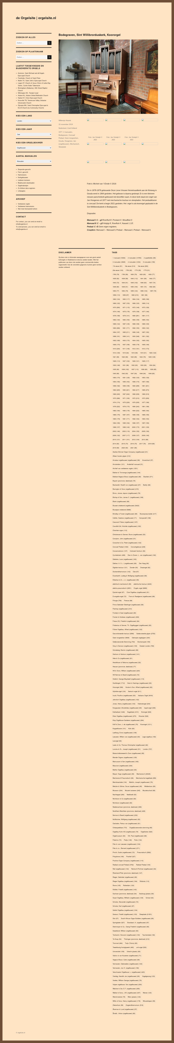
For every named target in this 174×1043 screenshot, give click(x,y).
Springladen (119, 922)
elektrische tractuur (143, 584)
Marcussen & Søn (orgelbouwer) (125, 761)
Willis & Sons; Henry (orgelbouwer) (126, 1001)
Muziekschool (149, 790)
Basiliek (148, 476)
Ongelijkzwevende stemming (140, 827)
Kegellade (133, 712)
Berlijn (146, 485)
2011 (126, 439)
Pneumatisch (144, 852)
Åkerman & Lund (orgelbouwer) (125, 1009)
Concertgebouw (138, 547)
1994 (116, 423)
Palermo (117, 840)
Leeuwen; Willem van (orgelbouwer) (126, 737)
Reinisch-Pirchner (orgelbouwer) (143, 869)
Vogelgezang (148, 976)
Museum (118, 790)
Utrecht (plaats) (133, 951)
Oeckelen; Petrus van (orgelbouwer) (126, 823)
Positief (130, 856)
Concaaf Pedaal (120, 547)
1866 (116, 303)
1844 (125, 282)
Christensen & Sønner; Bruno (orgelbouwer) (129, 534)
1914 (116, 353)
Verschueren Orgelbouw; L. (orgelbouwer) (129, 972)
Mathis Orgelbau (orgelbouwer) (125, 770)
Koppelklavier (119, 728)
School (150, 898)
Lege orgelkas (149, 737)
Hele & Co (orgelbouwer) (122, 658)
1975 (126, 402)
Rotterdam (128, 885)
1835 (116, 278)
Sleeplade (62, 147)
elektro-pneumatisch (122, 588)
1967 (126, 394)
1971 (126, 398)
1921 (116, 357)
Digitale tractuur (120, 567)
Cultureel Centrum (137, 551)
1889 (145, 324)
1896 (135, 332)
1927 (126, 361)
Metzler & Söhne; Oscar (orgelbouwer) (127, 786)
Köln (131, 728)
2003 (126, 431)
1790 (125, 274)
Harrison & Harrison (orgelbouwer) (126, 654)
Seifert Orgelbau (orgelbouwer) (125, 910)
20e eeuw (118, 270)
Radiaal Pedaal (143, 865)
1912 (135, 349)
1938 (144, 369)
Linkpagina (21, 191)
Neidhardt (131, 794)
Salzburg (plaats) (146, 893)
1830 (151, 274)
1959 (126, 386)
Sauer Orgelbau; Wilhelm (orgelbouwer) (128, 898)
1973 (145, 398)
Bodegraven (63, 135)
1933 (143, 365)
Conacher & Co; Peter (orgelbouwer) (127, 543)
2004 (135, 431)
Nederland (62, 128)
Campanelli (145, 518)
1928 (135, 361)
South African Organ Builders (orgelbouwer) (137, 918)
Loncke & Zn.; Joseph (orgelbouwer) (127, 749)
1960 (135, 386)
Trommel (118, 943)
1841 (143, 278)
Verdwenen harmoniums (26, 206)
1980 (135, 406)
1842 (152, 278)
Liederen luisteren (24, 180)
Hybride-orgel (119, 691)
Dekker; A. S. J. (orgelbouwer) (124, 563)
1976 (135, 402)
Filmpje (117, 600)
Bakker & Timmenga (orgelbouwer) (126, 472)
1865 (145, 299)
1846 (143, 282)
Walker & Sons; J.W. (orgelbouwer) (126, 993)
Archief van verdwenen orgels (125, 468)
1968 (135, 394)
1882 (116, 320)
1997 (145, 423)
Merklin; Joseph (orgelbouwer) (141, 782)
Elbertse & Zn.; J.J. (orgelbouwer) (126, 580)
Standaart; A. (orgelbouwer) (138, 922)
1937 (134, 369)
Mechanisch (74, 144)
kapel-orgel (150, 708)
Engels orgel (140, 588)
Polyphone (118, 856)
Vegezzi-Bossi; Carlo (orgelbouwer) (126, 960)
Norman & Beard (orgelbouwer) (125, 815)
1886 (116, 324)
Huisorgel (118, 687)
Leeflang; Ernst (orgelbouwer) (125, 732)
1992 (135, 419)
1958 (116, 386)
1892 (135, 328)
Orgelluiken (146, 832)
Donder (134, 567)
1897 (145, 332)
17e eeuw (117, 266)
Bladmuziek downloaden (26, 183)
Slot (115, 918)
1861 (144, 295)
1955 (126, 382)
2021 (133, 448)
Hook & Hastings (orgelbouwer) (139, 683)
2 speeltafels (150, 258)
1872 (135, 307)
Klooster (143, 716)
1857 (153, 291)
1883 (126, 320)
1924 (142, 357)
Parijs (128, 840)
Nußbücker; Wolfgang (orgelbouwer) (126, 819)
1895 (126, 332)
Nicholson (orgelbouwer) (122, 803)
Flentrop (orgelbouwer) (122, 609)
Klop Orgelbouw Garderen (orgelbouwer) (128, 720)
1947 (133, 373)
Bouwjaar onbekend (122, 510)
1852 (152, 287)
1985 (145, 410)
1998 (116, 427)
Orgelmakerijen (23, 185)
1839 (125, 278)
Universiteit (118, 951)
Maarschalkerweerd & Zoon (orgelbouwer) (128, 753)
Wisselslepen (149, 1001)
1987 (126, 415)
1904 (135, 340)
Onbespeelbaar (120, 827)
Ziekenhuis (118, 1005)
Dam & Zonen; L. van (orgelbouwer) (142, 555)
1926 (116, 361)
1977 (60, 132)
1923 (133, 357)
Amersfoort (147, 460)
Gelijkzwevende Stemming (124, 642)
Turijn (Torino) (131, 943)
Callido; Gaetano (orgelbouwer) (125, 518)
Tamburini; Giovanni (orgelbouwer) (126, 935)
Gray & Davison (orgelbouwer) (125, 646)
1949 (151, 373)
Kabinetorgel (144, 704)
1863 (126, 299)
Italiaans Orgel (145, 695)
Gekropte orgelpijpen (141, 638)
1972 (135, 398)
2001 (145, 427)
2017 (142, 443)
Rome (117, 885)
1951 (126, 377)
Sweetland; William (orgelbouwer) (125, 931)
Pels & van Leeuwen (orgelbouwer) (126, 844)
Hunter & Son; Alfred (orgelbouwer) (138, 687)
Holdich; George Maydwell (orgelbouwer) (128, 679)
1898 (116, 336)
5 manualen (149, 262)
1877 (145, 311)
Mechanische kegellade (146, 778)
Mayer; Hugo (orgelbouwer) (123, 774)
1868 (135, 303)
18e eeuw (130, 266)
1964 (135, 390)
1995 (126, 423)
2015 (125, 443)
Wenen (147, 993)
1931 (125, 365)
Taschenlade (148, 935)
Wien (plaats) (134, 997)
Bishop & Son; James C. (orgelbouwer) (128, 497)
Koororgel (146, 724)
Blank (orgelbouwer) (121, 501)
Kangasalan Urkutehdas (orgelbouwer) (127, 708)
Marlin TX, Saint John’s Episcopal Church (32, 81)
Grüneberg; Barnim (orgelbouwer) (125, 650)
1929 (145, 361)
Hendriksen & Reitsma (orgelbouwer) (127, 662)
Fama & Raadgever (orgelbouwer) (142, 596)
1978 (116, 406)
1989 (145, 415)
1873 (145, 307)
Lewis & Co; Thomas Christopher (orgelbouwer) (130, 745)
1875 (126, 311)
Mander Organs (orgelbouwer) (125, 757)
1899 (126, 336)
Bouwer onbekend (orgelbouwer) (126, 505)
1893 (145, 328)
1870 (116, 307)
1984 (135, 410)
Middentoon (149, 786)
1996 (135, 423)
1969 (145, 394)
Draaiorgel (145, 567)
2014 (116, 443)
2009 (145, 435)
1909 (145, 344)
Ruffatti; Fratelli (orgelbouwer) (125, 889)
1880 (135, 315)
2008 (135, 435)
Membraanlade (120, 782)
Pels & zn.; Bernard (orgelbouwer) (126, 848)
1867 (126, 303)
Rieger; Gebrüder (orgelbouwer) (125, 877)
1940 (116, 373)
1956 (135, 382)
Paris (138, 840)
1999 (126, 427)
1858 (116, 295)
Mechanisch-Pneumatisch (123, 778)
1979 (126, 406)
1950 (116, 377)
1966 (116, 394)
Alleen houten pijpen (121, 456)
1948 (142, 373)
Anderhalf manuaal (135, 464)
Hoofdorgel (119, 683)
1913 (145, 349)
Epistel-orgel (118, 592)
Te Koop (117, 939)
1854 (125, 291)
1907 (126, 344)
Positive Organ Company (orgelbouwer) (128, 860)
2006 (116, 435)
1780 (116, 274)
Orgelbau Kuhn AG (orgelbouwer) (125, 832)
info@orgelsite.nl (21, 224)
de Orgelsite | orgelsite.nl (36, 17)
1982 (116, 410)
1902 (116, 340)
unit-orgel (141, 947)
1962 (116, 390)
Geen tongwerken (71, 138)
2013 (145, 439)
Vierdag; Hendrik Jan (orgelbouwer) (126, 976)
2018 (151, 443)
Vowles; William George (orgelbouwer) (127, 980)
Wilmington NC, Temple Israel (28, 93)
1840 (134, 278)
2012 (135, 439)
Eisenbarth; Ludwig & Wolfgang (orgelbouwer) (130, 576)
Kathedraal (119, 712)
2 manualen (67, 132)
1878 (116, 315)
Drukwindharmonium (121, 571)
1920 (152, 353)
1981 (145, 406)
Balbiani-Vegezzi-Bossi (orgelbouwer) (127, 476)
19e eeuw (143, 266)
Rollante (144, 881)
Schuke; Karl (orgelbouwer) (123, 906)
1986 (116, 415)
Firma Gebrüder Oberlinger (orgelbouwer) (128, 604)
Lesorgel (117, 741)
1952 (135, 377)
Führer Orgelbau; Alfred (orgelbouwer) (127, 629)
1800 (133, 274)
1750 (129, 270)
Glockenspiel (143, 642)
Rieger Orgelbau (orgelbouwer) (125, 881)
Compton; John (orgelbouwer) (124, 538)
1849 (125, 287)
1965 (145, 390)
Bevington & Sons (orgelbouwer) (126, 489)
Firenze (128, 600)
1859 (125, 295)
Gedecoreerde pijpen (145, 633)
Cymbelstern (119, 555)
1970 (116, 398)
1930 (116, 365)
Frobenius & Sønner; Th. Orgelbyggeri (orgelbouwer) (132, 625)
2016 (133, 443)
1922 (125, 357)
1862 (116, 299)
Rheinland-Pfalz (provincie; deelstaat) (127, 873)
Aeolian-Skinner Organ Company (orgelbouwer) (130, 452)
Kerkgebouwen (23, 177)
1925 (151, 357)
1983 (126, 410)
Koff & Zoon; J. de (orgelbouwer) (125, 724)
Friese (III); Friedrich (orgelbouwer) (126, 621)
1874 (116, 311)
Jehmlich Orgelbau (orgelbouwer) (126, 699)
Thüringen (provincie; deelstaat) (136, 939)
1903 (126, 340)
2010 (116, 439)
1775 (146, 270)
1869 (145, 303)
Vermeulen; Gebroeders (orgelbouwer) (127, 964)
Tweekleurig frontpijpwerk (123, 947)
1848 (116, 287)
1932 (134, 365)
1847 (152, 282)
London (147, 749)
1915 (125, 353)
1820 (142, 274)
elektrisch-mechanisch (122, 584)
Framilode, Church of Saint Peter (29, 78)
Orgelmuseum (119, 836)
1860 (134, 295)
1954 (116, 382)
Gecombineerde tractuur (123, 633)
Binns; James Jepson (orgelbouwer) (126, 493)
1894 (116, 332)
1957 (145, 382)
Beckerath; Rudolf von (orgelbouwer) (127, 485)
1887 (126, 324)
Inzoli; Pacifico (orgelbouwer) (124, 695)
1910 (116, 349)
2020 (125, 448)
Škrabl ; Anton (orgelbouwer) (124, 1013)
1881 (145, 315)
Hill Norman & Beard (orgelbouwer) (126, 675)
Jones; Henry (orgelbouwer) (124, 704)
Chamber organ (120, 530)
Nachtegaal (118, 794)
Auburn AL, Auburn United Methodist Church (33, 95)
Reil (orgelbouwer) (121, 869)
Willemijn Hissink (65, 120)
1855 (134, 291)
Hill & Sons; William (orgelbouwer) (126, 671)
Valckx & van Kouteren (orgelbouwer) (127, 955)
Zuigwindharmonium (134, 1005)
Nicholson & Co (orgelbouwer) (124, 799)
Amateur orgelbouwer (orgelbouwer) (126, 460)
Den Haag (144, 563)
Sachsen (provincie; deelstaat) (125, 893)
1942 (125, 373)
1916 (134, 353)
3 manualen (119, 262)
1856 (143, 291)
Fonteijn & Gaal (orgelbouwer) (124, 613)
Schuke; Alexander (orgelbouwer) (125, 902)
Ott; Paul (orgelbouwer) (137, 836)
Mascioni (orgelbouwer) (122, 765)
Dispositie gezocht (24, 169)
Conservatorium (120, 551)
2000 (135, 427)
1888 (135, 324)
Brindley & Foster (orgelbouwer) (125, 514)
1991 (126, 419)
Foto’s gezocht (23, 172)
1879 (126, 315)
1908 (135, 344)
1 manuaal (119, 258)
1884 (135, 320)
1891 (126, 328)
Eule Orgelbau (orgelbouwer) (138, 592)
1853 (116, 291)
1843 (116, 282)
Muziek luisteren (132, 790)
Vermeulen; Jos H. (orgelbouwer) (126, 968)
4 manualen (134, 262)
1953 (145, 377)
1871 (126, 307)
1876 (135, 311)
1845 (134, 282)
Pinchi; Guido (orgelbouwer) (124, 852)
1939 (153, 369)
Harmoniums (22, 175)
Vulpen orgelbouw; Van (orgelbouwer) (127, 984)
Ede (136, 571)
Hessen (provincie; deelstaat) (124, 666)
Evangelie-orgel (119, 596)
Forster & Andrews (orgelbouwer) (126, 617)
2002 (116, 431)
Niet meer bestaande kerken (27, 209)
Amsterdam (119, 464)
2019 (116, 448)
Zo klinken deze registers (26, 188)
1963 (126, 390)
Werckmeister (119, 997)
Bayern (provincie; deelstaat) (124, 481)
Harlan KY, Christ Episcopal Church (30, 98)
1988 (135, 415)
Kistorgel (146, 712)
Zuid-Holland (72, 128)
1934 (152, 365)
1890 (116, 328)
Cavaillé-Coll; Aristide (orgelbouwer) (127, 526)
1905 (145, 340)
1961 (145, 386)
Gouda (61, 141)
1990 (116, 419)
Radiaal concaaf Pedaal (123, 865)
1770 (137, 270)
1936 (125, 369)
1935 (116, 369)
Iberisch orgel (134, 691)
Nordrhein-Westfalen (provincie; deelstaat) (129, 811)
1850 (134, 287)
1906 (116, 344)
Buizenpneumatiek (148, 514)
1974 (116, 402)
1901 (145, 336)
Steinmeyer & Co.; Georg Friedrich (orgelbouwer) (131, 927)
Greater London (147, 646)
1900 (135, 336)
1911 (126, 349)
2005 (145, 431)
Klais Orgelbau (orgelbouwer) (124, 716)
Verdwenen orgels (24, 204)
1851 (143, 287)
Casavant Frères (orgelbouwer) (125, 522)
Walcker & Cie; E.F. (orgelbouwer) (126, 988)
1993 (145, 419)
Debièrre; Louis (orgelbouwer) (124, 559)
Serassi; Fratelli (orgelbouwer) (125, 914)
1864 (135, 299)
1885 (145, 320)
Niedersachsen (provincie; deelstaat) (127, 807)
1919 (143, 353)
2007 (126, 435)
